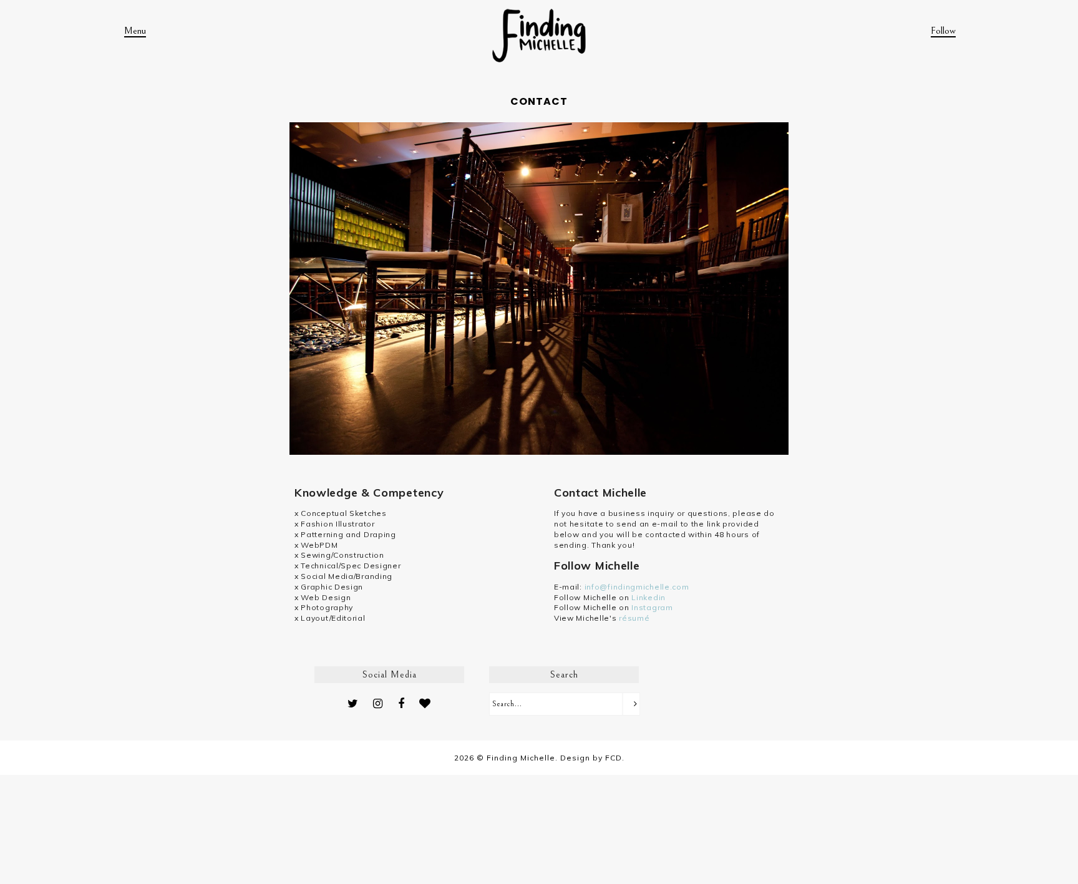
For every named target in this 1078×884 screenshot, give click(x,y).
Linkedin (648, 597)
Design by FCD (591, 757)
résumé (634, 618)
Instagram (652, 607)
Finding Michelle (521, 757)
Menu (135, 30)
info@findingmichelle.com (637, 586)
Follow (943, 30)
